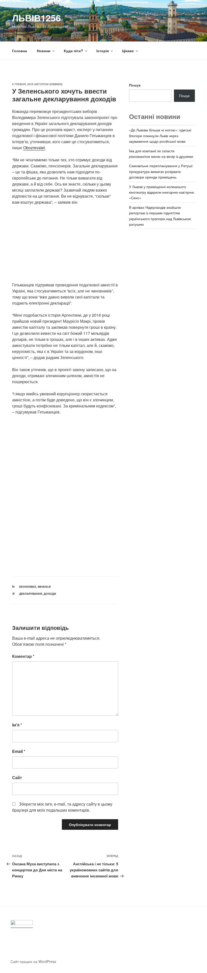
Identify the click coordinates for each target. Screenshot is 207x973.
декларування (30, 594)
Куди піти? (73, 50)
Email (18, 751)
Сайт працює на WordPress (33, 961)
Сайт (17, 777)
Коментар (23, 656)
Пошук (135, 84)
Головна (19, 50)
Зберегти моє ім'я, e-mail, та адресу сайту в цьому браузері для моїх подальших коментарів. (62, 807)
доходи (50, 594)
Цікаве (128, 50)
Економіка (27, 586)
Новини (43, 50)
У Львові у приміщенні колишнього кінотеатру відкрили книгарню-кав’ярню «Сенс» (161, 192)
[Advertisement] (65, 246)
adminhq (56, 84)
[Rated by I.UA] (22, 924)
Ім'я (17, 725)
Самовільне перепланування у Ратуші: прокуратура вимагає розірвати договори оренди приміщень (161, 171)
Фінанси (44, 586)
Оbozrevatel (34, 148)
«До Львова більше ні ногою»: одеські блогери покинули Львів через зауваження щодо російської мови (160, 135)
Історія (102, 50)
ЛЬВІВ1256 (36, 17)
